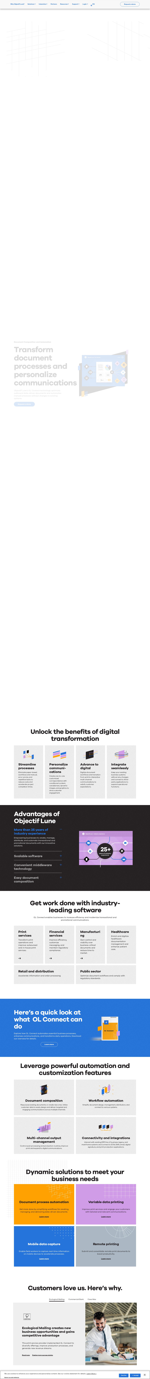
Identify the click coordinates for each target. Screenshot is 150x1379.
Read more (26, 1355)
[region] (75, 1375)
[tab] (56, 1300)
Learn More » (91, 1374)
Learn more (49, 1044)
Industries (42, 4)
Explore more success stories (42, 1355)
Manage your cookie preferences (11, 1377)
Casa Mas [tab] (92, 1299)
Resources (64, 4)
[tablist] (73, 1300)
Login (85, 4)
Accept (136, 1375)
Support (75, 4)
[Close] (144, 1374)
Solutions (31, 4)
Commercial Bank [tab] (76, 1299)
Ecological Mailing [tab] (56, 1299)
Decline (123, 1375)
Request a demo (130, 4)
